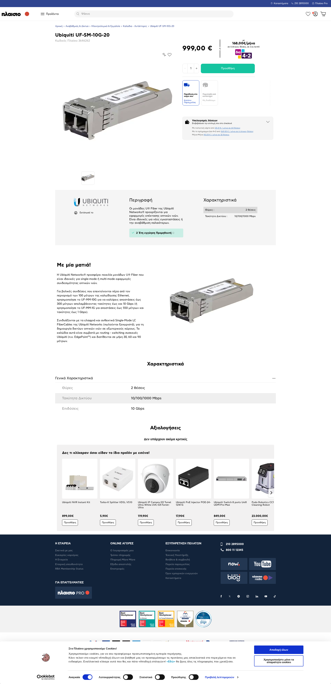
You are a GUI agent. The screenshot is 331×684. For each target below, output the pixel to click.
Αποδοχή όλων (278, 649)
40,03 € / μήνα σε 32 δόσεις (216, 135)
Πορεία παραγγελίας (178, 564)
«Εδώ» (171, 661)
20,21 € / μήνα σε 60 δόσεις (227, 128)
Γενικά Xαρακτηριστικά (165, 378)
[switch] (128, 677)
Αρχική (59, 26)
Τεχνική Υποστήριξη (177, 555)
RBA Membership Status (69, 569)
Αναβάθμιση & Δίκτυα (77, 26)
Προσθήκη (228, 68)
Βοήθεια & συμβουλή (178, 559)
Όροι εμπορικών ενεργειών (182, 573)
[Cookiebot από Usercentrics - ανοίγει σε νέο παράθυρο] (46, 677)
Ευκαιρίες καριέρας (66, 555)
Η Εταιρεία (61, 559)
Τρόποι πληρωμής (120, 555)
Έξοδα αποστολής (120, 564)
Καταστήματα (281, 3)
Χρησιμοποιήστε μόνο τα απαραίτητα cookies (279, 661)
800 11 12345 (234, 550)
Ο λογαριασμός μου (122, 550)
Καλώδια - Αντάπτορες (135, 26)
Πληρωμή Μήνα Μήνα (122, 559)
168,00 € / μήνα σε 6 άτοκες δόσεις (237, 131)
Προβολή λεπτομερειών (219, 677)
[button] (60, 492)
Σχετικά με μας (64, 550)
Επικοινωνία (173, 550)
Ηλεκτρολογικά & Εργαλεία (105, 26)
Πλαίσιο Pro (321, 3)
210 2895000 (235, 544)
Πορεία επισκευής (176, 569)
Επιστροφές (117, 569)
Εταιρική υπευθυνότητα (69, 564)
